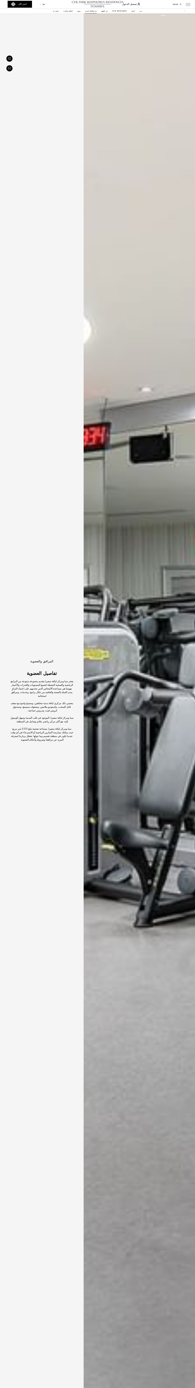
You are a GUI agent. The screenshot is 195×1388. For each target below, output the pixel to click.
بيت (184, 15)
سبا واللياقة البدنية (174, 15)
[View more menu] (188, 5)
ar (44, 4)
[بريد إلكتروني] (10, 68)
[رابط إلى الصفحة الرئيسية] (97, 4)
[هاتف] (10, 59)
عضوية (163, 15)
